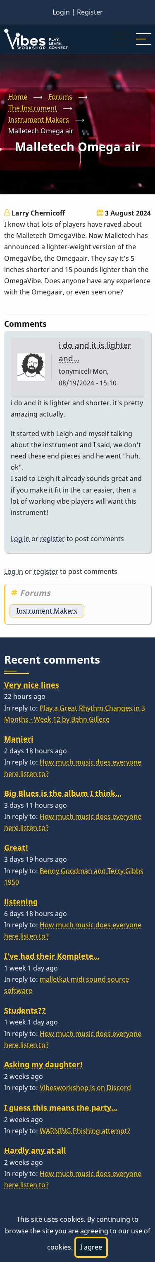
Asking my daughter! (43, 1064)
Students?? (25, 1010)
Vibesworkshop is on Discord (85, 1087)
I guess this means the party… (60, 1108)
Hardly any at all (35, 1150)
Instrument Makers (38, 119)
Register (90, 12)
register (52, 538)
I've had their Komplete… (52, 956)
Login (61, 12)
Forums (60, 96)
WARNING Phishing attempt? (85, 1130)
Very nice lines (31, 685)
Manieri (18, 739)
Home (17, 96)
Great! (16, 848)
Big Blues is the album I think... (63, 793)
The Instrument (32, 108)
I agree (91, 1247)
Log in (20, 538)
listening (21, 902)
